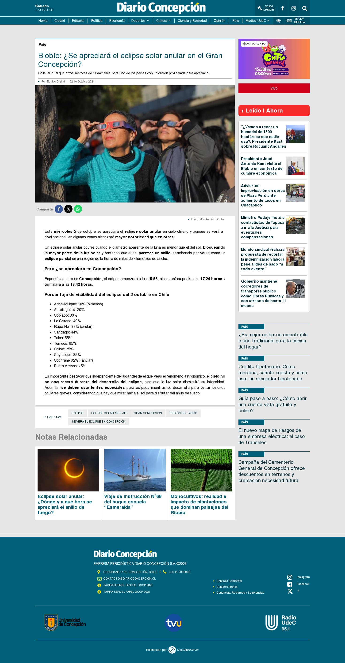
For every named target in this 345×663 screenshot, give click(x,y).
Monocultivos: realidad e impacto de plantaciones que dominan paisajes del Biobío (199, 504)
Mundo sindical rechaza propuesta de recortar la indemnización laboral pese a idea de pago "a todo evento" (263, 259)
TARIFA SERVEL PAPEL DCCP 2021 (126, 591)
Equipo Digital (56, 81)
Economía (117, 20)
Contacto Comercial (229, 581)
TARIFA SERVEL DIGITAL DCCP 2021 (128, 585)
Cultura (161, 20)
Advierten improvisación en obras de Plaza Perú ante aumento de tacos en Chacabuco (263, 195)
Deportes (138, 20)
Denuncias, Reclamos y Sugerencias (240, 592)
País (236, 20)
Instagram (303, 577)
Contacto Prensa (227, 586)
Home (42, 20)
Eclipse (78, 413)
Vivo (274, 88)
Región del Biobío (183, 413)
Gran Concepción (148, 413)
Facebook (303, 584)
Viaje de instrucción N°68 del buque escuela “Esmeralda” (132, 502)
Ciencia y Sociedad (192, 20)
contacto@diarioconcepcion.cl (129, 578)
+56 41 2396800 (179, 572)
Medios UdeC (256, 20)
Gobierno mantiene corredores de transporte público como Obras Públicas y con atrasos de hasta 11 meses (263, 293)
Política (96, 20)
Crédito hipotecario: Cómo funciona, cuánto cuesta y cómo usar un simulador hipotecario (272, 373)
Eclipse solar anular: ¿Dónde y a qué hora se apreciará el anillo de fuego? (65, 504)
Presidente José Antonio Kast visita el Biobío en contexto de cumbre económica (262, 166)
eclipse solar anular (108, 413)
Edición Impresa (299, 20)
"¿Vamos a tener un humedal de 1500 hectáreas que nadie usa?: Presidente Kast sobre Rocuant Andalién (263, 137)
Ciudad (59, 20)
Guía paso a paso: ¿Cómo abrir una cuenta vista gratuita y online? (272, 404)
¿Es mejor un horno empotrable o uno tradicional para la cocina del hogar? (273, 341)
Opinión (220, 20)
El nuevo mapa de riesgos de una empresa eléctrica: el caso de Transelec (271, 436)
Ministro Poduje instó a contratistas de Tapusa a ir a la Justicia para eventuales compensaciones (262, 227)
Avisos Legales (268, 8)
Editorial (78, 20)
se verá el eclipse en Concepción (98, 421)
